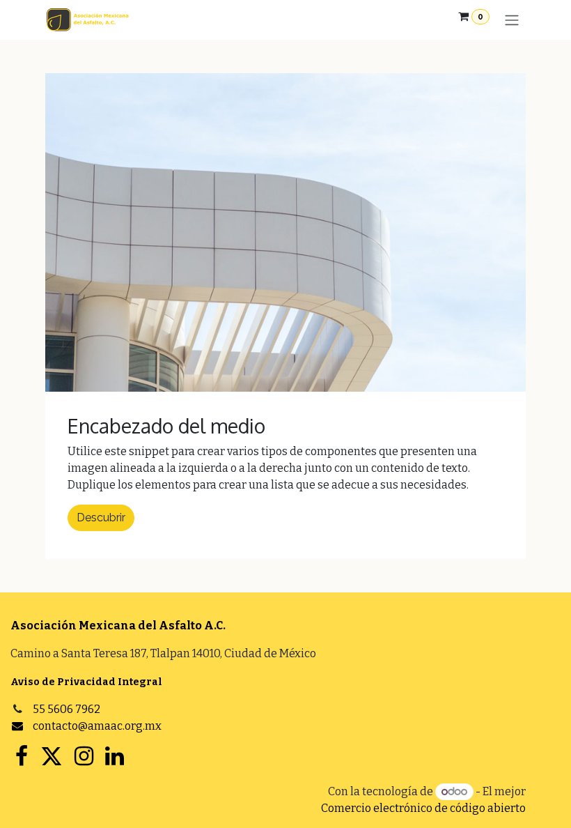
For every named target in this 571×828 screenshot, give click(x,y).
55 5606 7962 (66, 709)
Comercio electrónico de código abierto (423, 808)
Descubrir (101, 517)
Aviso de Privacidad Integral (86, 682)
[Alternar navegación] (512, 20)
